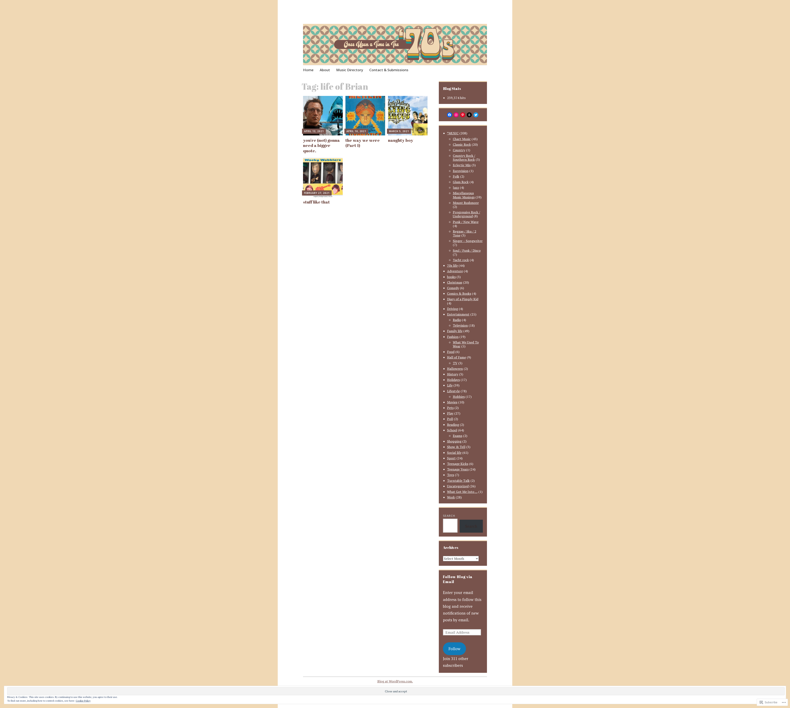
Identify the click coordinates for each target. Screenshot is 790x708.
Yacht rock (461, 260)
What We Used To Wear (466, 344)
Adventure (455, 271)
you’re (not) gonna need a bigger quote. (321, 145)
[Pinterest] (462, 114)
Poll (450, 419)
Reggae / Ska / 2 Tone (464, 233)
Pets (450, 407)
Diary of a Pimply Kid (462, 299)
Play (450, 413)
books (451, 277)
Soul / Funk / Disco (467, 250)
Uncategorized (458, 486)
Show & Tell (456, 447)
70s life (452, 265)
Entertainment (458, 314)
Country (459, 150)
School (452, 430)
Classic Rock (462, 144)
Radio (457, 320)
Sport (451, 458)
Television (460, 325)
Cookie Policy (83, 700)
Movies (452, 402)
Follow (454, 648)
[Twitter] (475, 114)
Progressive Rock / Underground (466, 214)
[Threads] (469, 114)
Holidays (453, 379)
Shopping (454, 441)
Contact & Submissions (388, 70)
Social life (454, 452)
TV (455, 363)
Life (450, 385)
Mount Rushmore (466, 202)
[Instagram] (456, 114)
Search (449, 516)
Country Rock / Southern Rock (464, 157)
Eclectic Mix (462, 165)
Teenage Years (458, 469)
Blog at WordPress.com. (395, 681)
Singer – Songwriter (468, 241)
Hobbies (459, 396)
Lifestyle (453, 391)
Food (450, 351)
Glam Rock (461, 182)
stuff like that (316, 202)
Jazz (456, 187)
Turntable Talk (458, 480)
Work (451, 497)
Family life (454, 331)
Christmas (454, 282)
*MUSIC (453, 133)
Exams (457, 435)
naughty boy (400, 140)
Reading (453, 424)
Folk (456, 176)
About (325, 70)
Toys (450, 475)
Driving (452, 308)
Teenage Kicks (457, 463)
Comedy (453, 288)
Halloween (455, 368)
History (452, 374)
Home (308, 70)
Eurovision (460, 171)
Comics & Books (459, 293)
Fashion (453, 336)
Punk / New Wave (466, 222)
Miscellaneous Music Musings (464, 195)
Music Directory (349, 70)
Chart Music (462, 139)
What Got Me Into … (462, 491)
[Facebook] (449, 114)
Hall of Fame (456, 357)
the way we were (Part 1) (362, 142)
